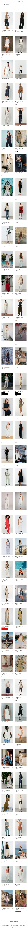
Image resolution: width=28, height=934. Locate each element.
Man (8, 8)
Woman (3, 8)
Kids (11, 8)
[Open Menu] (2, 1)
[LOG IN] (22, 1)
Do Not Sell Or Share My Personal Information (13, 925)
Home (14, 8)
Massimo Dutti (21, 8)
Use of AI (14, 927)
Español (16, 921)
